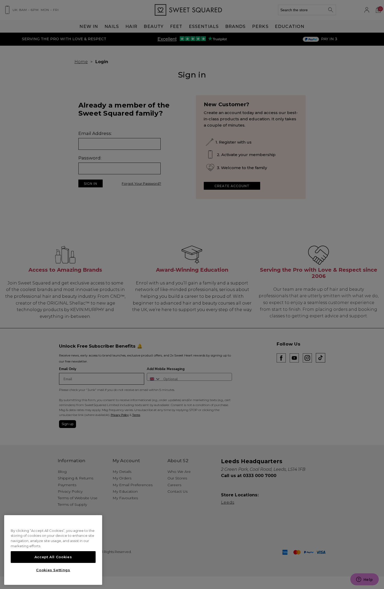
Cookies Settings (53, 570)
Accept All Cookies (53, 557)
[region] (53, 550)
